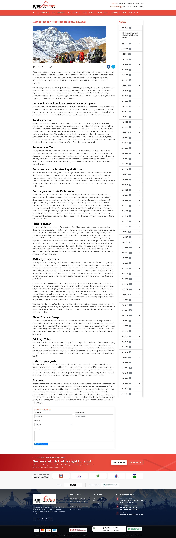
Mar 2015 (126, 373)
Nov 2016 (126, 274)
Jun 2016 (126, 300)
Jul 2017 (126, 232)
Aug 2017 (126, 226)
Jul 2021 (126, 85)
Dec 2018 (126, 164)
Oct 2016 (126, 279)
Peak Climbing (73, 13)
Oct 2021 (126, 70)
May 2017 (126, 242)
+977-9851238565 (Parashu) (129, 509)
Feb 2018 (126, 195)
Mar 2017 (126, 253)
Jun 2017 (126, 237)
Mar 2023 (126, 43)
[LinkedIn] (51, 519)
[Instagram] (38, 519)
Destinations (42, 13)
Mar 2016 (126, 315)
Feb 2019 (126, 153)
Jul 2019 (126, 132)
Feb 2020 (126, 117)
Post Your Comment (41, 444)
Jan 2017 (126, 263)
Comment (37, 429)
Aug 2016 (126, 289)
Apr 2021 (126, 101)
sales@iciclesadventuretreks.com (131, 514)
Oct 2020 (126, 111)
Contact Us (134, 13)
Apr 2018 (126, 190)
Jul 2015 (126, 357)
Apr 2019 (126, 148)
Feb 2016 (126, 321)
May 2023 (126, 28)
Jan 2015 (126, 383)
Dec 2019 (126, 127)
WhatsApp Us (137, 462)
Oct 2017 (126, 216)
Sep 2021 (126, 75)
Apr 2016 (126, 310)
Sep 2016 (126, 284)
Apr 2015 (126, 368)
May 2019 (126, 143)
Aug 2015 (126, 352)
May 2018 (126, 185)
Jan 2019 (126, 159)
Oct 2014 (126, 389)
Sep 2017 (126, 221)
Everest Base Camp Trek (78, 498)
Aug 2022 (126, 49)
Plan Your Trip (118, 462)
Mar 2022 (126, 59)
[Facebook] (34, 519)
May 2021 (126, 96)
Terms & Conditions (136, 535)
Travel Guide (102, 13)
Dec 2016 (126, 268)
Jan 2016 (126, 326)
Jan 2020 (126, 122)
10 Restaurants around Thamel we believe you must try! (130, 35)
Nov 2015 (126, 336)
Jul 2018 (126, 174)
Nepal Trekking (58, 13)
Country (37, 421)
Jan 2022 (126, 64)
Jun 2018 (126, 179)
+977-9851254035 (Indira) (128, 507)
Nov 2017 (126, 211)
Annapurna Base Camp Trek (79, 506)
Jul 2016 (126, 294)
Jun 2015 (126, 362)
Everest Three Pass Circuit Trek (78, 502)
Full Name (37, 412)
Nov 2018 (126, 169)
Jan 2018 (126, 200)
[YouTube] (42, 519)
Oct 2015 (126, 342)
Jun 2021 (126, 91)
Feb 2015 (126, 378)
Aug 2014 (126, 394)
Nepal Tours (88, 13)
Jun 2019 (126, 138)
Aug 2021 (126, 80)
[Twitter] (47, 519)
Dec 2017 (126, 206)
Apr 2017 (126, 247)
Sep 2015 (126, 347)
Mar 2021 (126, 106)
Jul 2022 (126, 54)
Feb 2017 (126, 258)
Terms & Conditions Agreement (99, 499)
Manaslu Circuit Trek (76, 509)
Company (114, 13)
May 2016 (126, 305)
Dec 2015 (126, 331)
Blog (124, 13)
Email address (79, 412)
